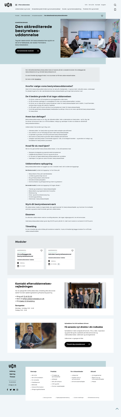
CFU (86, 4)
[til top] (117, 409)
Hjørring (12, 374)
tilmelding (38, 79)
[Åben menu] (16, 5)
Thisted (12, 377)
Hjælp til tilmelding (27, 301)
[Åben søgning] (115, 5)
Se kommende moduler (25, 51)
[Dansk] (8, 6)
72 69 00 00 (12, 382)
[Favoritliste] (115, 9)
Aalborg (12, 371)
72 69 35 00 (27, 296)
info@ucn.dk (12, 385)
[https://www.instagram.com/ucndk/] (17, 389)
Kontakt (97, 4)
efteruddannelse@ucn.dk (33, 299)
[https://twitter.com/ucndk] (10, 389)
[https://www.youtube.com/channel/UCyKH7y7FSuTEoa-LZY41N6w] (14, 389)
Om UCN (91, 4)
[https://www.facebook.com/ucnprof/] (7, 389)
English (103, 4)
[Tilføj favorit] (102, 16)
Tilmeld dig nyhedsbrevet (76, 344)
